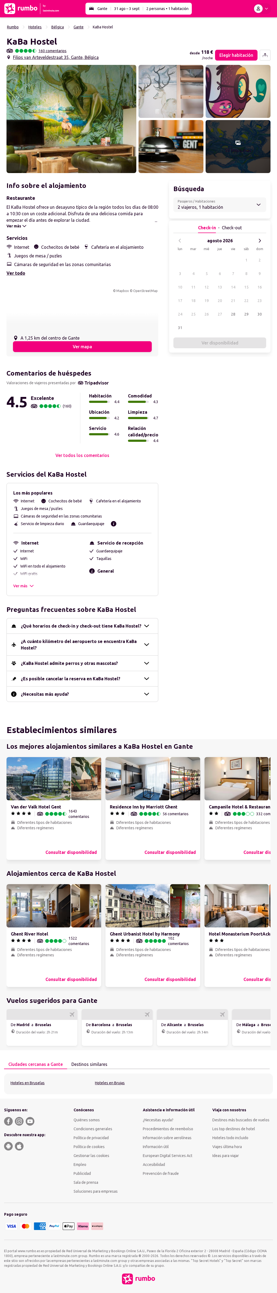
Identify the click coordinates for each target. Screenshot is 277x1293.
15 (246, 287)
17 (180, 301)
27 (220, 314)
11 (193, 287)
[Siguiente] (260, 240)
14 (233, 287)
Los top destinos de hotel (233, 1129)
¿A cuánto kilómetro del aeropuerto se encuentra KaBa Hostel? (79, 644)
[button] (71, 119)
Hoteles (35, 27)
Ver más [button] (20, 586)
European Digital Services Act (167, 1155)
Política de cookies (89, 1147)
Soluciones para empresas (96, 1191)
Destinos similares (89, 1064)
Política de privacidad (91, 1138)
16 (260, 287)
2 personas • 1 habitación (167, 8)
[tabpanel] (138, 1083)
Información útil (156, 1147)
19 (207, 301)
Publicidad (82, 1173)
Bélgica (57, 27)
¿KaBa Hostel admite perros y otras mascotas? (69, 663)
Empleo (80, 1164)
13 (220, 287)
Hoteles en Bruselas (28, 1083)
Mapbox (122, 291)
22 (246, 301)
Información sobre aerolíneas (167, 1138)
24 (180, 314)
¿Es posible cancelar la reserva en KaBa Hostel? (70, 678)
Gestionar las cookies (91, 1155)
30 (260, 314)
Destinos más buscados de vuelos (240, 1120)
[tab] (35, 1064)
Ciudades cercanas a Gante (35, 1064)
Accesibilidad (154, 1164)
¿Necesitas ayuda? (158, 1120)
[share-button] (265, 55)
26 (207, 314)
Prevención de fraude (161, 1173)
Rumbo (13, 27)
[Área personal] (262, 8)
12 (207, 287)
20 (220, 301)
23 (260, 301)
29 (246, 314)
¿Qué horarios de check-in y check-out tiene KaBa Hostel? (81, 626)
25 (193, 314)
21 (233, 301)
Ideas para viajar (225, 1155)
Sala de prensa (86, 1182)
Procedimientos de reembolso (168, 1129)
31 (180, 328)
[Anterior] (180, 240)
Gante (102, 8)
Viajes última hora (227, 1147)
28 (233, 314)
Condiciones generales (93, 1129)
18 (193, 301)
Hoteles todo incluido (230, 1138)
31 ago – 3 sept (127, 8)
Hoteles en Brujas (110, 1083)
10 (180, 287)
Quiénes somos (87, 1120)
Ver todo (15, 273)
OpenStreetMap (145, 291)
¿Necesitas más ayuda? (45, 694)
